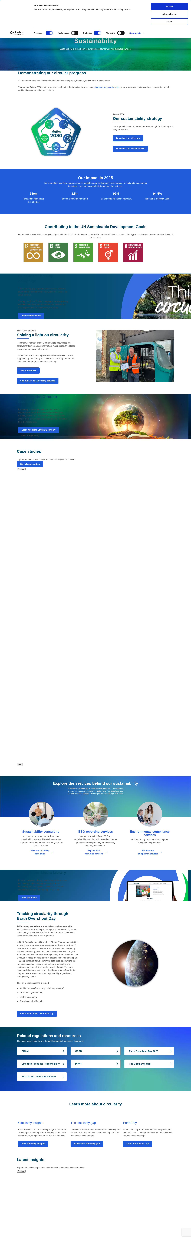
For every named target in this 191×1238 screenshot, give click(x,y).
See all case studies (30, 464)
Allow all (169, 6)
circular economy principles (106, 87)
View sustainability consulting (40, 852)
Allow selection (169, 14)
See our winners (28, 370)
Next (19, 764)
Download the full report (128, 138)
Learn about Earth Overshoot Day (36, 1013)
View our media (29, 898)
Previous (21, 469)
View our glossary (30, 436)
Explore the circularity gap (87, 1144)
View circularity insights (33, 1144)
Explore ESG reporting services (94, 852)
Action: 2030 (118, 114)
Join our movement (31, 316)
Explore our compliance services (148, 852)
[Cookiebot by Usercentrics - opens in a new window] (16, 33)
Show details (135, 33)
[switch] (74, 33)
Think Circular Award (26, 331)
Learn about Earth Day (137, 1144)
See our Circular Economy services (37, 381)
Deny (169, 22)
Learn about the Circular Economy (38, 430)
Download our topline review (130, 148)
